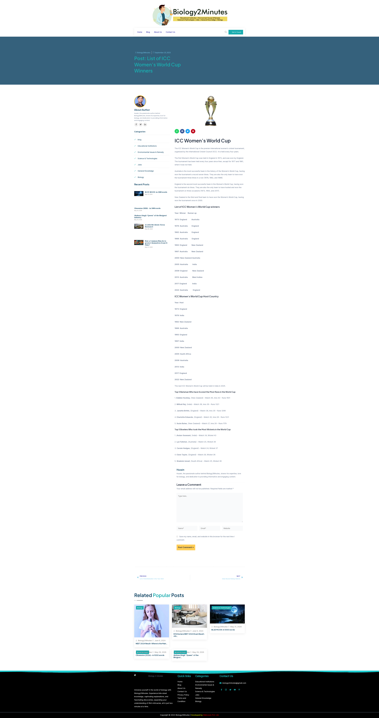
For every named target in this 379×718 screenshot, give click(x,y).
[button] (177, 131)
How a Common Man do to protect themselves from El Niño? (156, 243)
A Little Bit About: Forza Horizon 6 (155, 226)
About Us (158, 32)
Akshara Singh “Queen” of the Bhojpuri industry (150, 216)
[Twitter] (141, 125)
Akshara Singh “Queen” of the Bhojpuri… (186, 656)
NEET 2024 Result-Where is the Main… (151, 643)
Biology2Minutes (145, 640)
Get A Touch (236, 32)
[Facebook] (136, 125)
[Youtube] (234, 689)
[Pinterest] (239, 689)
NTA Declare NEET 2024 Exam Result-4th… (189, 635)
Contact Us (170, 32)
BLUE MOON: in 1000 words (156, 192)
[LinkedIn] (145, 125)
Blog (148, 32)
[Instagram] (225, 689)
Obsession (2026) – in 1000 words (147, 208)
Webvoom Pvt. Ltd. (211, 715)
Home (139, 32)
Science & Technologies (221, 608)
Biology (139, 608)
